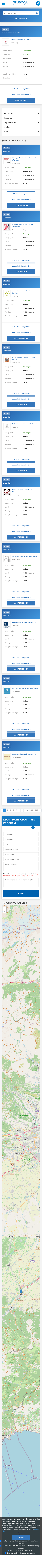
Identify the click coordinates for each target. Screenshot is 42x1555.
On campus (27, 51)
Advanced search (21, 18)
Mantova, (15, 757)
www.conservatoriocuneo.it (19, 45)
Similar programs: (14, 140)
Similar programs (23, 89)
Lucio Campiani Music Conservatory (24, 754)
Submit (21, 893)
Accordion (7, 151)
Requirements (9, 122)
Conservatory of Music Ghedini (21, 39)
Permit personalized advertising (21, 1550)
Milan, (14, 625)
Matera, (14, 691)
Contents (7, 118)
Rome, (14, 427)
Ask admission (21, 100)
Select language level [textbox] (12, 859)
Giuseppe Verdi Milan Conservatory (24, 622)
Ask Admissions (21, 205)
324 (36, 810)
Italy (17, 43)
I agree (21, 1537)
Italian (25, 58)
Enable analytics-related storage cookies (21, 1553)
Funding (6, 127)
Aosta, (14, 296)
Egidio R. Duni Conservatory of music (25, 688)
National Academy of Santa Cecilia (24, 424)
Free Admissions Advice (21, 94)
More (5, 131)
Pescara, (15, 495)
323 (31, 810)
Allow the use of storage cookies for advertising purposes (21, 1542)
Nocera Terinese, (17, 230)
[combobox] (21, 854)
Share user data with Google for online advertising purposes (21, 1547)
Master (5, 29)
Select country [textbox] (10, 854)
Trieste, (14, 163)
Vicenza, (15, 363)
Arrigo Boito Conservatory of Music (24, 556)
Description (8, 113)
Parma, (14, 559)
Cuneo (13, 43)
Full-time (26, 54)
